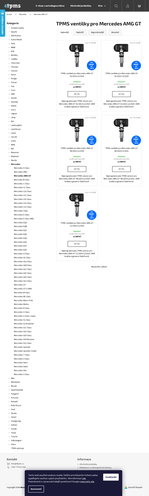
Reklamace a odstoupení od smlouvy (96, 467)
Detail (77, 94)
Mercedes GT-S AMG (23, 288)
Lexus (13, 133)
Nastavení (36, 489)
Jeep (13, 117)
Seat (13, 409)
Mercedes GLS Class (23, 281)
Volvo (13, 444)
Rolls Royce (16, 405)
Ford (13, 90)
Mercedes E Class (21, 214)
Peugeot (15, 393)
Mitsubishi (15, 382)
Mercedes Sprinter (22, 347)
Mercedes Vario (21, 362)
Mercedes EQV (20, 249)
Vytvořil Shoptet (135, 487)
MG (12, 148)
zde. (84, 478)
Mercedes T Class (22, 355)
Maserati (15, 152)
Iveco (13, 109)
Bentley (14, 55)
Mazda (14, 160)
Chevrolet (15, 63)
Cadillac (14, 59)
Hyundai (14, 102)
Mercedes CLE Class (22, 199)
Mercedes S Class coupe (25, 316)
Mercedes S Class (22, 312)
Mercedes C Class (22, 183)
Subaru (14, 425)
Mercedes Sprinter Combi (25, 351)
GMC (13, 94)
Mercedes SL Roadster (24, 323)
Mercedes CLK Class (23, 203)
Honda (14, 98)
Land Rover (16, 129)
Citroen (14, 70)
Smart (13, 417)
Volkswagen (16, 440)
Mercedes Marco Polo (23, 300)
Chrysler (14, 67)
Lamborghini (16, 125)
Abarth (14, 32)
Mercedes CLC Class (23, 195)
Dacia (13, 74)
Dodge (14, 78)
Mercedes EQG (20, 238)
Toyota (14, 436)
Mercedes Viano (21, 366)
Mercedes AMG (20, 172)
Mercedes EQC (20, 230)
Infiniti (13, 105)
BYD (12, 51)
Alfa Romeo (16, 35)
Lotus (13, 140)
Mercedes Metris (21, 304)
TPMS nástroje (17, 448)
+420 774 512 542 (18, 467)
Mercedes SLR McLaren (24, 339)
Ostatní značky (17, 28)
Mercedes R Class (22, 308)
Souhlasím (111, 477)
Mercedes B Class (22, 179)
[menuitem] (50, 6)
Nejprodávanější (97, 32)
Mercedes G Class (22, 253)
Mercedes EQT (20, 245)
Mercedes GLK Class (23, 277)
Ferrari (14, 82)
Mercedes (15, 164)
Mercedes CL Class (22, 187)
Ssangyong (16, 421)
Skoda (14, 413)
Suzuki (14, 428)
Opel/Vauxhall (17, 390)
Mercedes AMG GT (22, 175)
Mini (12, 378)
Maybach (15, 156)
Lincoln (14, 137)
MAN (13, 144)
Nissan (14, 386)
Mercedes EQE (20, 234)
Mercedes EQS (20, 242)
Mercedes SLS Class (23, 343)
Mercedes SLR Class (23, 335)
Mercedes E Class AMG (24, 218)
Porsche (14, 397)
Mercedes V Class (21, 358)
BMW (13, 47)
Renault (14, 401)
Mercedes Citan (21, 210)
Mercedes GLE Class (23, 273)
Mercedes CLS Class (23, 207)
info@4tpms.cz (17, 463)
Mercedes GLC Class (23, 269)
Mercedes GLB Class (23, 265)
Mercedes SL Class (22, 320)
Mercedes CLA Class (23, 191)
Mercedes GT (20, 284)
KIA (12, 121)
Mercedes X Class (21, 374)
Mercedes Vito (20, 370)
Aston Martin (16, 39)
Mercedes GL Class (22, 257)
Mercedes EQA (20, 222)
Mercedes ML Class (22, 296)
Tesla (13, 432)
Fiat (12, 86)
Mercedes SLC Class (23, 327)
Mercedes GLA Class (23, 261)
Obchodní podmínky (88, 464)
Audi (13, 43)
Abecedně (115, 32)
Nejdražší (80, 32)
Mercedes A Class (22, 168)
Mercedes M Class (22, 292)
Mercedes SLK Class (23, 331)
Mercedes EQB (20, 226)
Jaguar (14, 113)
